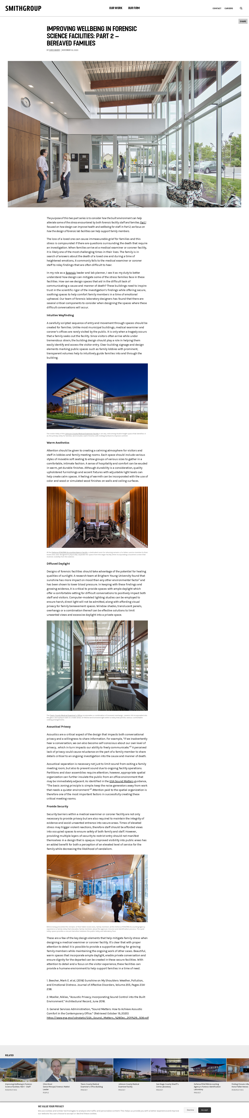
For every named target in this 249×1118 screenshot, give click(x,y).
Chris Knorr (54, 50)
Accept (204, 1110)
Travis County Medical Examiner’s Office (66, 715)
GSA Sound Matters (121, 781)
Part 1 (143, 222)
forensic (71, 272)
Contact (217, 8)
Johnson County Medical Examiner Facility (82, 434)
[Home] (23, 8)
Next (246, 1070)
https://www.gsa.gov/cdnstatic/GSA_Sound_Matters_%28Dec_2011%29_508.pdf (98, 1017)
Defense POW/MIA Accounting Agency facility (70, 552)
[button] (115, 8)
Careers (229, 8)
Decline (190, 1110)
